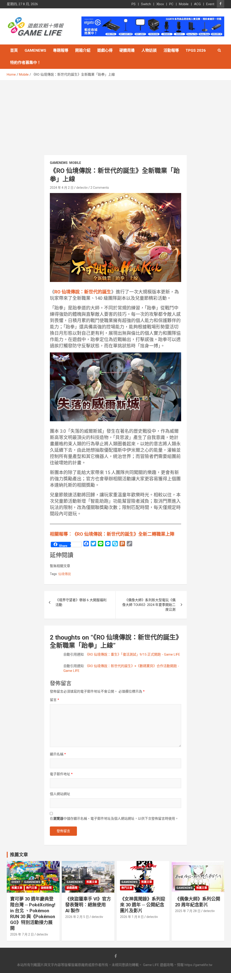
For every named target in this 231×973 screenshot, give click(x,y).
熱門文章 (31, 887)
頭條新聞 (46, 887)
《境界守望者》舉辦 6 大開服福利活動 (80, 602)
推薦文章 (17, 887)
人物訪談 (149, 50)
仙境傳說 (64, 574)
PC (171, 4)
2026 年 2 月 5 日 (77, 917)
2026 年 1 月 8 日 (132, 917)
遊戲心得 (105, 50)
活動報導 (171, 50)
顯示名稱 (58, 754)
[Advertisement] (115, 114)
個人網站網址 (60, 794)
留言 (54, 700)
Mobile (184, 4)
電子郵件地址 (61, 774)
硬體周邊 (127, 50)
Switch (146, 4)
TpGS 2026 (196, 50)
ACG (197, 4)
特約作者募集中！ (25, 62)
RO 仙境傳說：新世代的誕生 (82, 292)
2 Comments (99, 187)
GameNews (35, 50)
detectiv (82, 187)
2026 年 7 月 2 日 (22, 934)
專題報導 (60, 50)
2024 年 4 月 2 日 (62, 187)
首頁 (14, 50)
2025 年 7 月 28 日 (188, 911)
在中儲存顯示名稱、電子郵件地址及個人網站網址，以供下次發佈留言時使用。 (114, 819)
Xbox (160, 4)
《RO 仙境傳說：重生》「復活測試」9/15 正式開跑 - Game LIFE (132, 654)
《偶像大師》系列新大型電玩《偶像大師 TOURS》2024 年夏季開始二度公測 (149, 605)
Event (210, 4)
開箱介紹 (82, 50)
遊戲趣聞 (72, 887)
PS (134, 4)
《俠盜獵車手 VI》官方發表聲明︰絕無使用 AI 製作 (88, 904)
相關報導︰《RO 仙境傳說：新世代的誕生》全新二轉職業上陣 (112, 534)
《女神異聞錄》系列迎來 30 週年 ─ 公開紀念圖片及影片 (142, 904)
